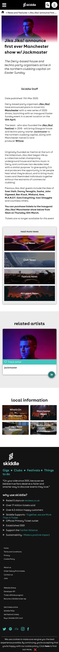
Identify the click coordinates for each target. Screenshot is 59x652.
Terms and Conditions (13, 552)
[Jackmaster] (29, 346)
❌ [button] (35, 649)
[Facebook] (28, 630)
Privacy (7, 555)
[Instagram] (23, 630)
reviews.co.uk (32, 500)
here (47, 646)
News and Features (17, 12)
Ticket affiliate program (13, 595)
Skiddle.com (29, 4)
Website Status (10, 588)
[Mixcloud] (16, 630)
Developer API (9, 591)
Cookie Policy (9, 559)
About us (7, 567)
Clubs (18, 470)
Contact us (8, 575)
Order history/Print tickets (14, 571)
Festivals (33, 470)
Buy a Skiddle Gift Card (13, 618)
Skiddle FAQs (9, 611)
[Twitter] (4, 630)
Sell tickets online (11, 607)
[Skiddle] (11, 459)
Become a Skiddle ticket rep (15, 599)
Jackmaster (40, 131)
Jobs (6, 578)
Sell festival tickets (11, 614)
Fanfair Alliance (29, 530)
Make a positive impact (37, 534)
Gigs (6, 470)
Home (6, 548)
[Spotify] (10, 630)
